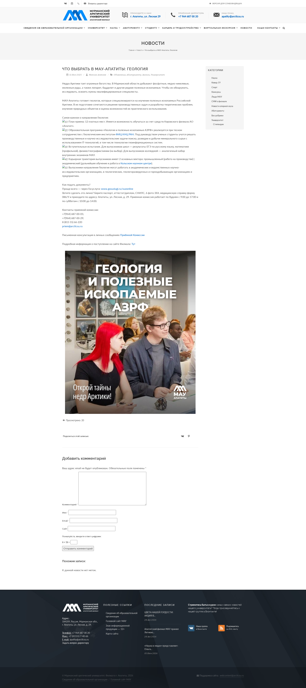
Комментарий (70, 504)
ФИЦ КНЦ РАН (125, 134)
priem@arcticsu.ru (72, 226)
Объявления (120, 74)
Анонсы (146, 74)
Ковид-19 (216, 82)
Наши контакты (267, 28)
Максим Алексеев (97, 74)
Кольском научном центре (135, 163)
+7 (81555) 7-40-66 (78, 636)
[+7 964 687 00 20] (78, 3)
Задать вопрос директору (75, 642)
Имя (65, 512)
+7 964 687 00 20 (81, 632)
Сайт (64, 529)
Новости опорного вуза (222, 106)
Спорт (214, 87)
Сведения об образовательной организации (53, 28)
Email (65, 521)
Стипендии (218, 124)
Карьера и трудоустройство (180, 28)
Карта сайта (112, 633)
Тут (133, 243)
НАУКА (114, 28)
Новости (246, 28)
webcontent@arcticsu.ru (232, 675)
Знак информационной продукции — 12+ (118, 627)
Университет (96, 28)
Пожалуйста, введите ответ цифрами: (82, 536)
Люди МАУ (216, 96)
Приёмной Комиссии (132, 234)
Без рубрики (217, 115)
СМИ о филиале (219, 101)
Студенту (151, 28)
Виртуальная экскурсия (219, 28)
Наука (214, 78)
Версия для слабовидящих (227, 3)
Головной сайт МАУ (116, 621)
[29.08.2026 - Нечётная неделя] (72, 3)
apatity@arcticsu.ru (79, 639)
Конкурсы (216, 92)
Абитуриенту (131, 28)
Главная (131, 50)
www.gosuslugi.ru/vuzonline (117, 188)
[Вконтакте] (65, 3)
